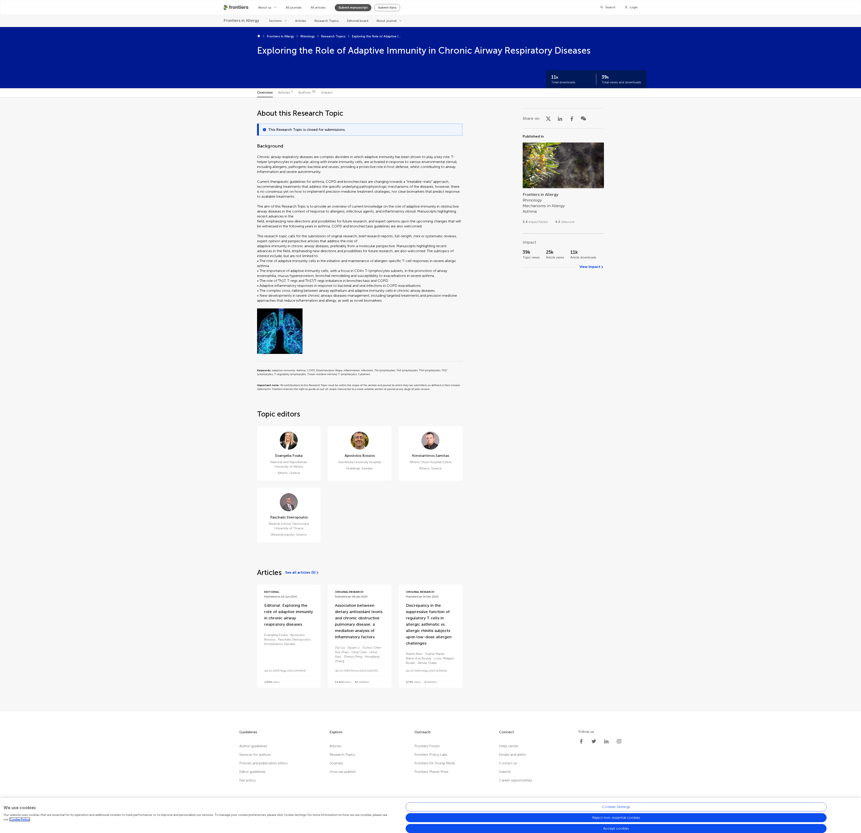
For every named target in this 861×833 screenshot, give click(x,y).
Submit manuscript (353, 7)
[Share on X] (548, 118)
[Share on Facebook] (571, 118)
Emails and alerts (512, 754)
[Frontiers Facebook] (581, 741)
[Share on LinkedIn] (560, 118)
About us (264, 7)
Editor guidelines (252, 772)
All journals (294, 7)
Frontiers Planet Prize (431, 772)
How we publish (343, 772)
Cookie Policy (20, 819)
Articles (300, 21)
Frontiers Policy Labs (430, 754)
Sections (275, 21)
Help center (508, 746)
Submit (505, 772)
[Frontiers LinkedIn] (606, 741)
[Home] (258, 36)
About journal (386, 21)
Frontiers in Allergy (280, 36)
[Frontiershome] (236, 7)
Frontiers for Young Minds (434, 763)
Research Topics (326, 21)
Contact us (508, 763)
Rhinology (307, 36)
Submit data (387, 7)
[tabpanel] (430, 404)
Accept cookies (616, 828)
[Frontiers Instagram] (619, 741)
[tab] (265, 92)
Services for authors (255, 754)
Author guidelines (253, 746)
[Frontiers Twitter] (594, 741)
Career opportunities (515, 780)
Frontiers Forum (427, 746)
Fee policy (247, 780)
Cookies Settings (616, 807)
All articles (318, 7)
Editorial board (357, 21)
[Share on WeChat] (583, 118)
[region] (430, 815)
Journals (336, 763)
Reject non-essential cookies (616, 817)
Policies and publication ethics (263, 763)
